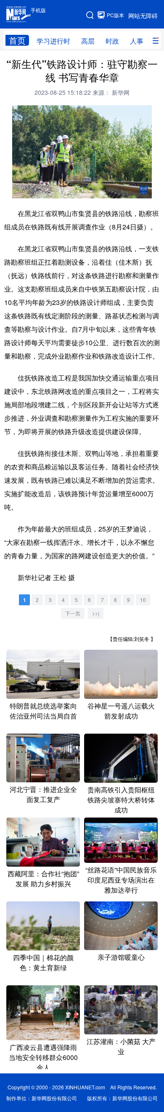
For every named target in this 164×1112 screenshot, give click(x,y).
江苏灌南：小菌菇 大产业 (121, 1046)
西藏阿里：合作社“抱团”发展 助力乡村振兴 (43, 878)
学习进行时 (53, 41)
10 (143, 599)
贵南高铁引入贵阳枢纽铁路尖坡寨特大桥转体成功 (121, 800)
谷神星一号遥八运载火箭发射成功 (121, 711)
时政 (112, 41)
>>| (95, 613)
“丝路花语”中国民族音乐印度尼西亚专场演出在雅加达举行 (121, 880)
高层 (88, 41)
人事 (136, 41)
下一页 (72, 613)
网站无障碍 (143, 15)
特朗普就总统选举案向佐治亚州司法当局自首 (43, 711)
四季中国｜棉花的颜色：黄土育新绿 (43, 962)
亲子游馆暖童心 (121, 957)
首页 (17, 40)
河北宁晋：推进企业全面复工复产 (43, 794)
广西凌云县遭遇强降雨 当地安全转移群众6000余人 (43, 1057)
